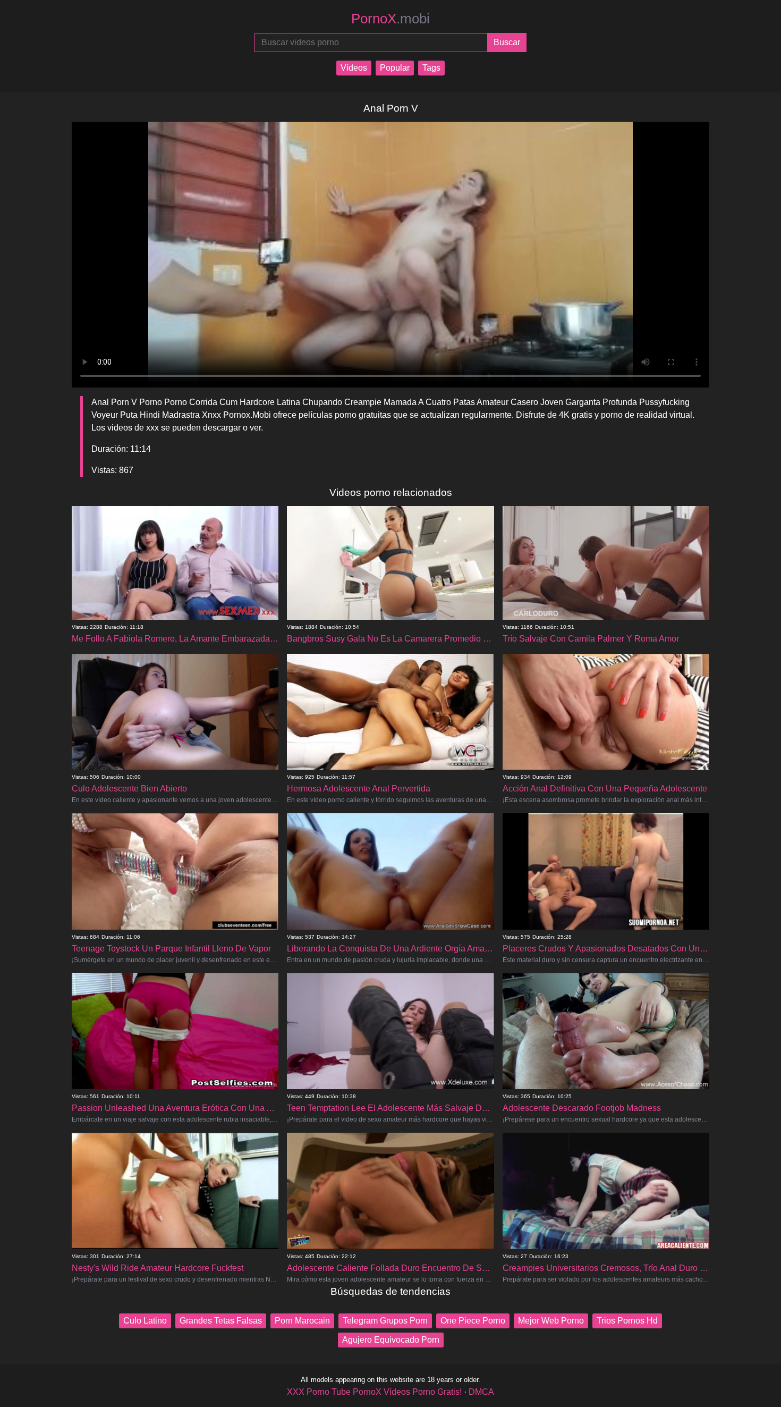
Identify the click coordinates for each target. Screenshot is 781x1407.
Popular (395, 67)
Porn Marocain (302, 1320)
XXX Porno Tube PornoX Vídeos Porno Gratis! (374, 1391)
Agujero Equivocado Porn (390, 1339)
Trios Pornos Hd (627, 1320)
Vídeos (354, 67)
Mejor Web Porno (551, 1320)
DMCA (481, 1391)
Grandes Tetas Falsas (221, 1320)
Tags (431, 67)
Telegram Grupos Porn (385, 1320)
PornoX (390, 18)
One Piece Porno (472, 1320)
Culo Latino (145, 1320)
